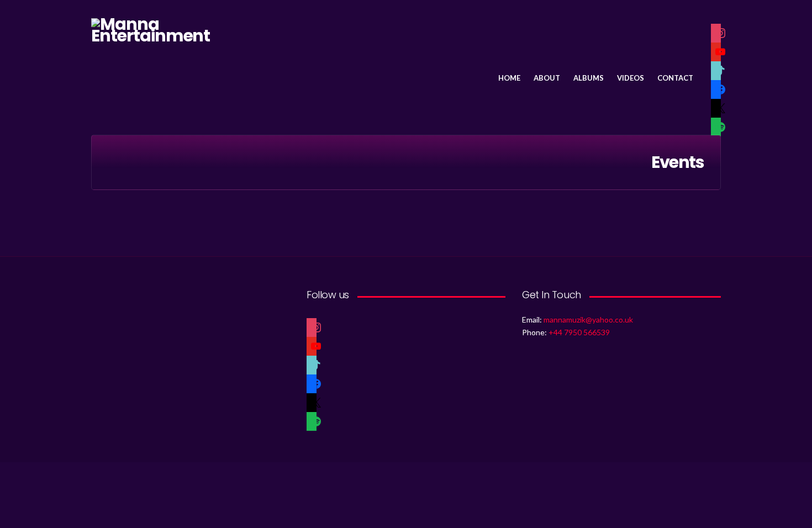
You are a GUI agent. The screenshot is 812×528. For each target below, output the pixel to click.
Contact (675, 77)
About (547, 77)
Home (509, 77)
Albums (588, 77)
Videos (630, 77)
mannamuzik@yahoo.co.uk (588, 319)
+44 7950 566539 (579, 332)
